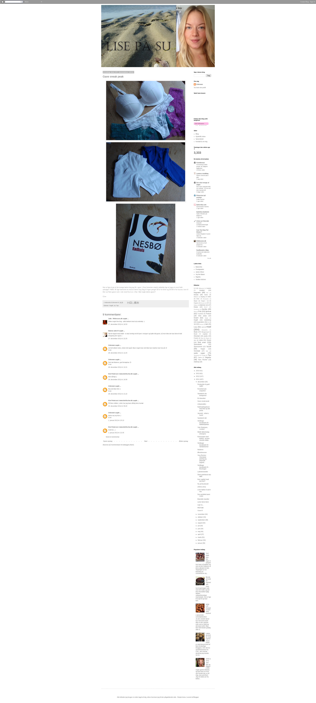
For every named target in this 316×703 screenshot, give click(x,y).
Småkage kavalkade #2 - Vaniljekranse (203, 445)
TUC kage (207, 554)
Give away (202, 316)
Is (208, 322)
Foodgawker (200, 269)
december (201, 382)
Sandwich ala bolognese (202, 394)
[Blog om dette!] (130, 302)
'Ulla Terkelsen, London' (203, 428)
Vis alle (209, 258)
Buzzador (206, 299)
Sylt (207, 351)
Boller (209, 296)
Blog (197, 134)
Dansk (203, 303)
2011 (198, 379)
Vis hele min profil (200, 87)
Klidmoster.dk (201, 241)
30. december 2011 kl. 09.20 (117, 406)
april (199, 534)
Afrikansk (201, 288)
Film (195, 311)
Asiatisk (202, 290)
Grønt (196, 318)
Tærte (200, 357)
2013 (198, 373)
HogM (111, 305)
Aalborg (196, 362)
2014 (198, 371)
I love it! (200, 510)
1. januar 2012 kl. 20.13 (116, 420)
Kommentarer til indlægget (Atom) (122, 445)
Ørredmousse (202, 452)
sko (195, 340)
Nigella (198, 277)
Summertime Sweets (202, 206)
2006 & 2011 (202, 487)
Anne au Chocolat (202, 221)
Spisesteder (200, 139)
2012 (198, 376)
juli (199, 526)
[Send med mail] (128, 302)
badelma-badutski (202, 212)
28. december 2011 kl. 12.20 (117, 353)
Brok (198, 299)
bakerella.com (201, 205)
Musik (195, 334)
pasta (206, 336)
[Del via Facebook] (135, 302)
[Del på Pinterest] (138, 302)
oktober (200, 517)
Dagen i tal (204, 301)
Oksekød (197, 336)
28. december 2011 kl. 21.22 (117, 394)
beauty (196, 295)
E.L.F (205, 307)
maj (199, 531)
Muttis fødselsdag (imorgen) (203, 433)
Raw (202, 338)
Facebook (196, 309)
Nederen (200, 449)
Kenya (201, 324)
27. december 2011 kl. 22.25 (117, 338)
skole (201, 340)
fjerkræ (208, 311)
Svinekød (197, 351)
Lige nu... (201, 505)
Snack (209, 340)
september (201, 520)
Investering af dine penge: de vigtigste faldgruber (202, 166)
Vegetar (208, 357)
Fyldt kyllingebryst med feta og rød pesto (204, 408)
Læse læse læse (203, 502)
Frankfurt (200, 313)
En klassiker (202, 398)
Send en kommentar (112, 437)
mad (208, 326)
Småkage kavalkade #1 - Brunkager (203, 467)
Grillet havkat (200, 199)
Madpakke (205, 330)
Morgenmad (205, 332)
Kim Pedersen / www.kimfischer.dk (120, 374)
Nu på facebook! (203, 484)
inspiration (200, 322)
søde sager (199, 353)
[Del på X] (133, 302)
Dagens (196, 303)
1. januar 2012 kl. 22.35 (116, 433)
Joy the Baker (200, 274)
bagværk (197, 292)
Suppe (203, 349)
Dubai (196, 307)
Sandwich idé (202, 418)
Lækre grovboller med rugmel (208, 636)
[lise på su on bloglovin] (201, 125)
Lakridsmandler (203, 472)
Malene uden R (113, 331)
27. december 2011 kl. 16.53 (117, 324)
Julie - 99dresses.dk (115, 318)
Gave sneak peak (203, 401)
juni (199, 529)
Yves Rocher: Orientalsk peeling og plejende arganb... (202, 458)
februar (200, 540)
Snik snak (202, 342)
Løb (202, 327)
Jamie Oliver (200, 272)
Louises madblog (202, 173)
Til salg (203, 355)
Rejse (207, 338)
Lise (195, 327)
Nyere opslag (107, 441)
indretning (207, 320)
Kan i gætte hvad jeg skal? (203, 480)
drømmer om (203, 305)
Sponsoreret (198, 346)
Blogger (196, 697)
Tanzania (196, 355)
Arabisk (209, 288)
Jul (114, 305)
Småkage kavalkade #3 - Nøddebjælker (203, 422)
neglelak (205, 334)
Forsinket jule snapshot (202, 390)
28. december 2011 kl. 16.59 (117, 379)
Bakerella (199, 267)
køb (206, 324)
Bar (207, 292)
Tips (117, 305)
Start (145, 441)
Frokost (208, 314)
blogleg (203, 296)
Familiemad (200, 163)
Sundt (209, 346)
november (201, 514)
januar (200, 543)
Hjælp (206, 318)
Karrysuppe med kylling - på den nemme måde (204, 438)
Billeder (196, 296)
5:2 (195, 288)
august (200, 523)
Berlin (206, 294)
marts (200, 537)
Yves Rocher (202, 360)
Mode (196, 332)
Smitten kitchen (201, 279)
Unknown (111, 345)
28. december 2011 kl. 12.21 (117, 367)
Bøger (196, 301)
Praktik (196, 338)
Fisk (199, 311)
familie (204, 309)
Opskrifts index (201, 136)
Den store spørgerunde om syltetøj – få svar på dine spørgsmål (203, 188)
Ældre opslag (183, 441)
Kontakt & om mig (201, 141)
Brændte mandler (203, 499)
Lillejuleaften (202, 404)
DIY (208, 303)
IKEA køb (201, 508)
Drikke (195, 305)
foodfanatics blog (202, 250)
